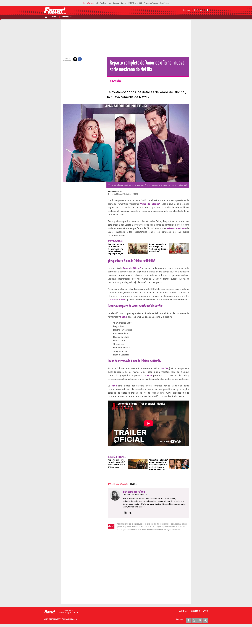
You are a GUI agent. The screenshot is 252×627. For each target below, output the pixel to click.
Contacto (195, 611)
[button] (75, 59)
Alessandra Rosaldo (151, 3)
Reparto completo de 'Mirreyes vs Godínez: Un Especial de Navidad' (158, 248)
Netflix (133, 483)
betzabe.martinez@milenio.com (135, 494)
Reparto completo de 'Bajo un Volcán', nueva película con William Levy (116, 463)
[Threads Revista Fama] (205, 620)
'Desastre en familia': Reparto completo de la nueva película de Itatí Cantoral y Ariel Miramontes (158, 465)
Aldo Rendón (101, 3)
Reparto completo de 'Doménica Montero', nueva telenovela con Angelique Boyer (116, 249)
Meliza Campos (113, 3)
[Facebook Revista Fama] (188, 620)
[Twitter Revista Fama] (194, 620)
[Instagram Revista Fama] (200, 620)
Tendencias (67, 17)
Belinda (123, 3)
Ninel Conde (164, 3)
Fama (54, 17)
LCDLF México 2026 (135, 3)
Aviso (205, 611)
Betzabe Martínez (115, 191)
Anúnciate (183, 611)
